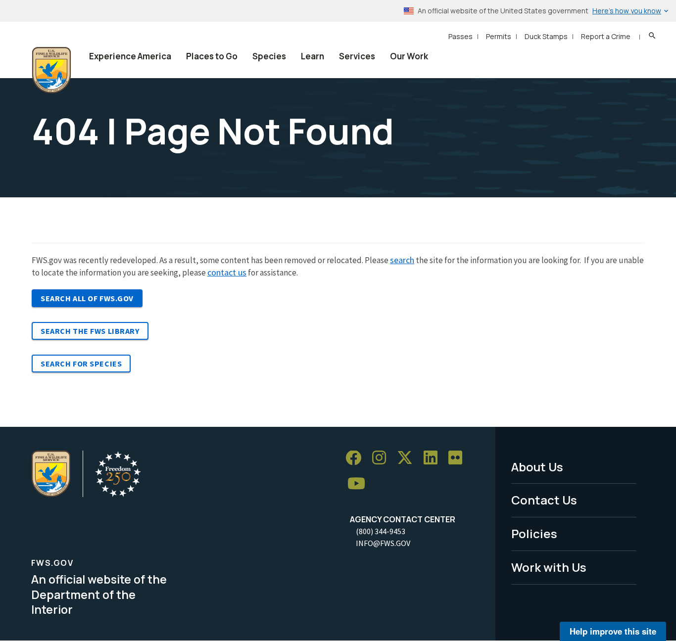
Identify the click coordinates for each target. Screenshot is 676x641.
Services (357, 56)
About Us (537, 466)
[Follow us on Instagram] (382, 458)
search (402, 260)
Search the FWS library (90, 331)
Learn (312, 56)
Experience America (130, 56)
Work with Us (548, 567)
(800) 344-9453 (380, 531)
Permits (498, 36)
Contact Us (544, 500)
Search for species (81, 363)
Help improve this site (613, 631)
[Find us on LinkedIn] (434, 458)
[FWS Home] (51, 70)
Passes (460, 36)
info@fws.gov (383, 543)
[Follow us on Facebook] (356, 458)
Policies (534, 533)
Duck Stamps (546, 36)
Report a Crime (605, 36)
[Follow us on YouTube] (359, 483)
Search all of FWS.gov (87, 298)
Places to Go (212, 56)
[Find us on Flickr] (458, 458)
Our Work (409, 56)
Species (269, 56)
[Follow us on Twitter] (408, 458)
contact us (226, 272)
